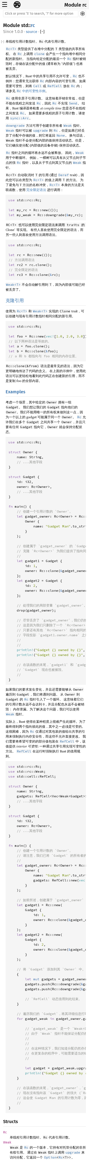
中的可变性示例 (31, 91)
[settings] (82, 13)
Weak (7, 1142)
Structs (10, 1121)
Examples (15, 392)
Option (50, 1157)
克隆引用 (15, 300)
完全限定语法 (36, 189)
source (31, 31)
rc (33, 25)
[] (42, 32)
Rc (5, 1132)
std (24, 25)
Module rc (75, 5)
